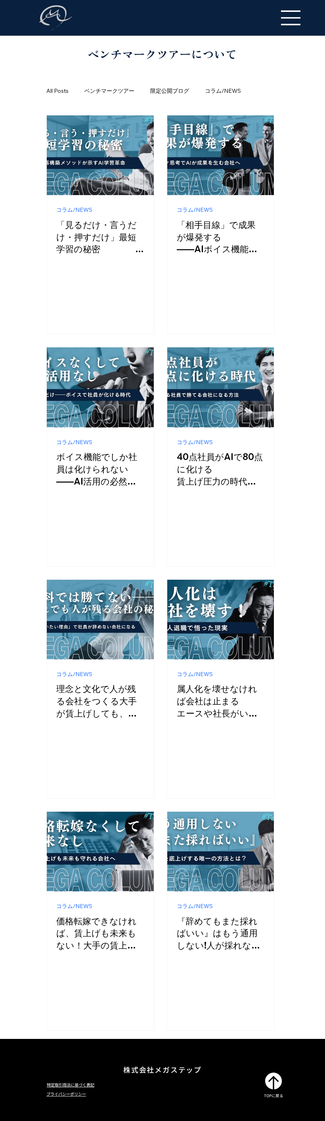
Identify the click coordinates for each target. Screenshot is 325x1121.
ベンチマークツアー (109, 90)
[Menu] (291, 18)
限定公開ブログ (169, 90)
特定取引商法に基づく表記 (70, 1085)
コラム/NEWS (223, 90)
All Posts (57, 90)
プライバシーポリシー (66, 1094)
